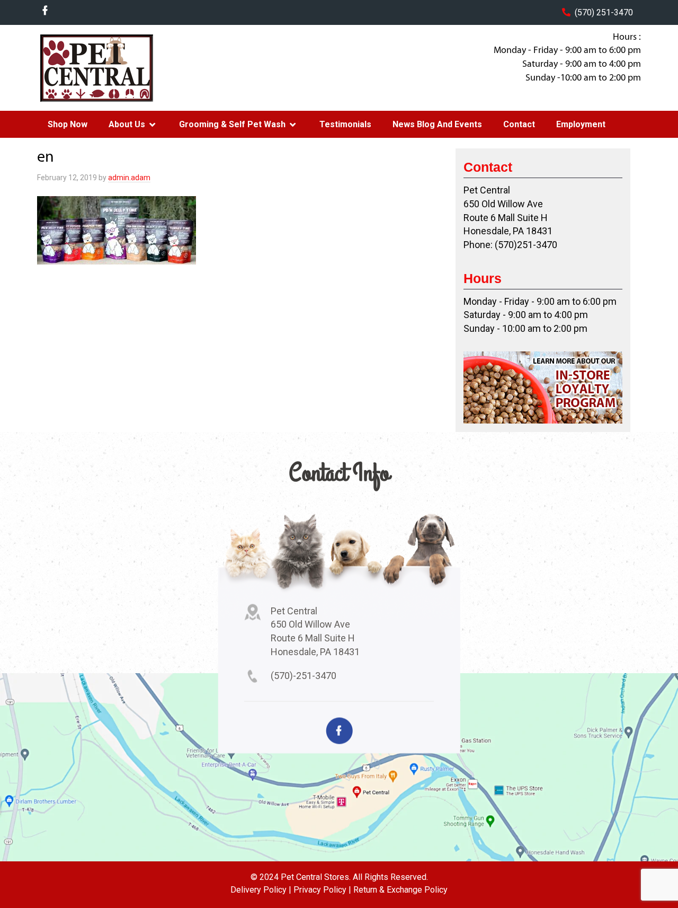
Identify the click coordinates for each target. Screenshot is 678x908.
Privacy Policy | (322, 890)
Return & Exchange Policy (400, 890)
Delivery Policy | (260, 890)
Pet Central (122, 68)
